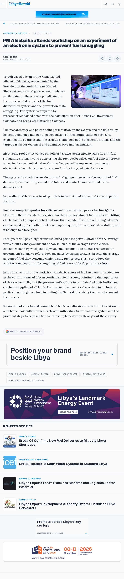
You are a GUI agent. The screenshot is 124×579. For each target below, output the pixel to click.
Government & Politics (15, 33)
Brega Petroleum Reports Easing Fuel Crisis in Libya (82, 24)
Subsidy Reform (40, 374)
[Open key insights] (117, 58)
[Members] (106, 4)
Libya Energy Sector (65, 374)
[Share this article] (102, 58)
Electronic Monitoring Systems (26, 380)
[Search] (112, 4)
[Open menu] (3, 4)
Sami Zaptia (10, 56)
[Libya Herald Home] (20, 4)
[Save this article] (110, 58)
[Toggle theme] (119, 4)
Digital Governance (94, 374)
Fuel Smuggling (17, 374)
